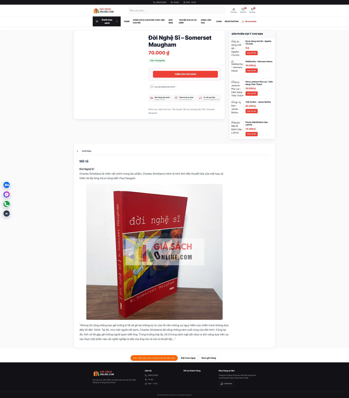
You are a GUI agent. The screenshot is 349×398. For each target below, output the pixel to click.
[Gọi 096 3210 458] (6, 204)
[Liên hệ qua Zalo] (6, 185)
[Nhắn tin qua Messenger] (6, 194)
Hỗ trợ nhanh (250, 21)
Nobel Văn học (206, 21)
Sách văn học (165, 109)
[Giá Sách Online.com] (108, 10)
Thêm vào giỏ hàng (185, 74)
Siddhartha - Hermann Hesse (259, 61)
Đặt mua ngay (188, 358)
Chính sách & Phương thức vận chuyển (149, 21)
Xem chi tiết (251, 53)
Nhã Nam (171, 21)
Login (219, 21)
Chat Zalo (228, 383)
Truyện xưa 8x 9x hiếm (188, 21)
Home (127, 21)
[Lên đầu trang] (6, 213)
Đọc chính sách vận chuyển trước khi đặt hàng (154, 358)
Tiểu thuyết (177, 109)
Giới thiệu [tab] (86, 151)
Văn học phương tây (192, 109)
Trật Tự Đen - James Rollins (258, 102)
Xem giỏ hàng (208, 358)
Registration (231, 21)
